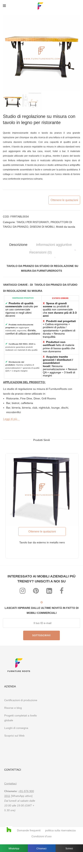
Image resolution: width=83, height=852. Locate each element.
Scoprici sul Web (14, 735)
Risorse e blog (13, 707)
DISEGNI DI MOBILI (42, 226)
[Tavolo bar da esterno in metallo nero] (42, 489)
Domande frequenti (29, 830)
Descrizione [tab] (18, 245)
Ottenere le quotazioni (64, 200)
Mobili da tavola (65, 226)
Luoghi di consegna (16, 727)
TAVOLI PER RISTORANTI (32, 222)
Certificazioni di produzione (20, 700)
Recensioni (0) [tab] (40, 252)
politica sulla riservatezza (60, 830)
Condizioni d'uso (41, 836)
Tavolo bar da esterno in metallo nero (42, 542)
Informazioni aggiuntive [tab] (54, 245)
